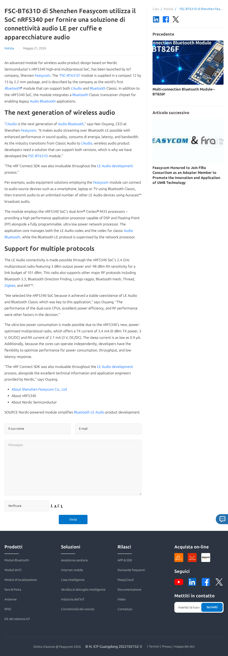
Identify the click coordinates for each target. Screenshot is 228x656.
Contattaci (125, 609)
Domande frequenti (131, 570)
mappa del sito (184, 646)
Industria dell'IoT (72, 599)
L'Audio (76, 88)
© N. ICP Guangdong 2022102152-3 (113, 646)
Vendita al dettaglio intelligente (83, 590)
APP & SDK (125, 560)
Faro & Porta (12, 590)
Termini (154, 646)
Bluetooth (12, 88)
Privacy (167, 646)
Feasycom (42, 75)
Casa (156, 9)
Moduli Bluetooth (16, 560)
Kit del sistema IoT (17, 619)
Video (122, 599)
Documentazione (129, 590)
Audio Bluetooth (43, 101)
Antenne (10, 599)
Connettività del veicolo (77, 609)
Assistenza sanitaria (74, 560)
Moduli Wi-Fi (12, 570)
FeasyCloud (126, 580)
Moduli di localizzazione (20, 580)
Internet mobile (72, 570)
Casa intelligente (73, 580)
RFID (7, 609)
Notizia (9, 48)
